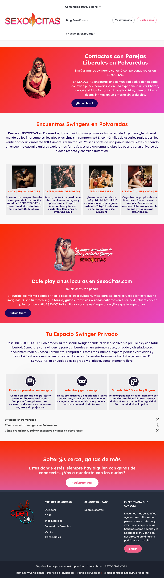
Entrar (133, 548)
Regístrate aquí (82, 482)
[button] (82, 420)
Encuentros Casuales (58, 526)
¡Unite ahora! (84, 103)
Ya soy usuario (123, 20)
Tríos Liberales (53, 520)
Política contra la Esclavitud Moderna (125, 572)
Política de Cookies (88, 572)
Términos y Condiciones (30, 572)
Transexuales (53, 536)
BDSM (48, 515)
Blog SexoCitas (76, 20)
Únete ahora (147, 20)
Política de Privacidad (60, 572)
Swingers (50, 509)
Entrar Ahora (18, 313)
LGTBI (49, 531)
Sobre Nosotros (94, 509)
